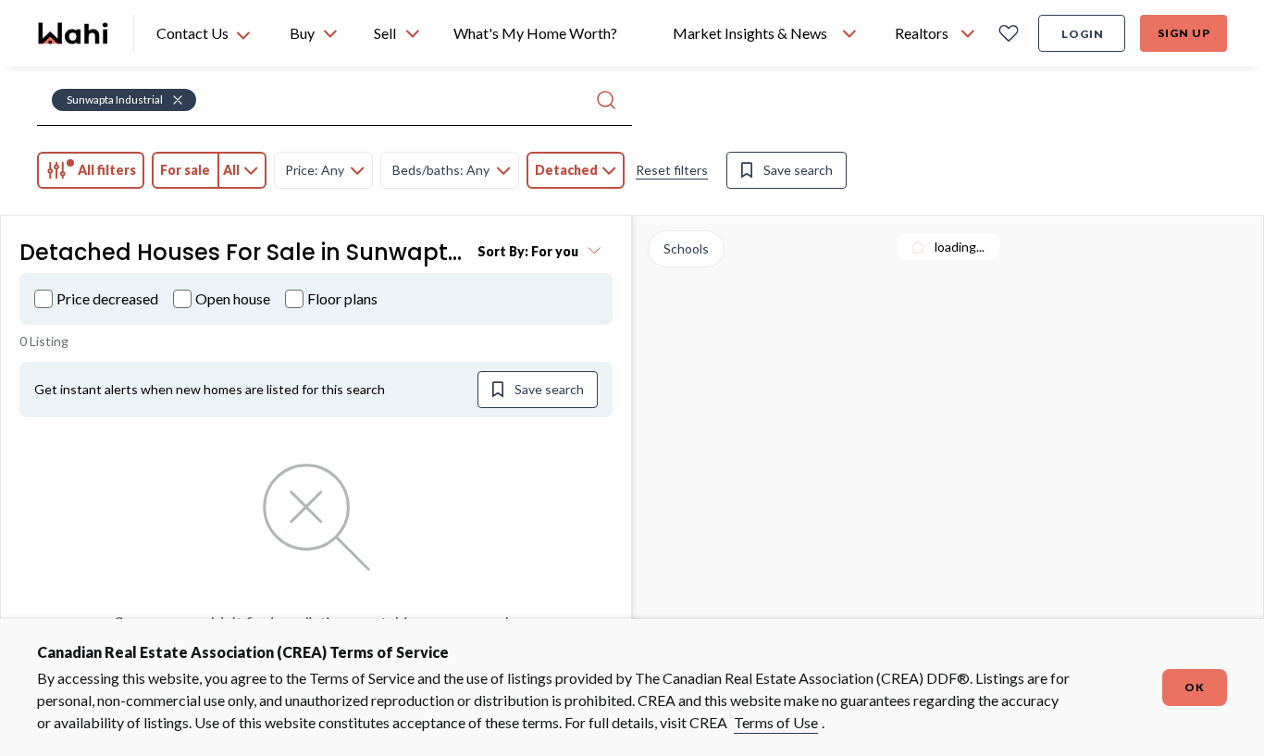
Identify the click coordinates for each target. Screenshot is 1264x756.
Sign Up (1184, 33)
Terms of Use (776, 722)
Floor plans (342, 298)
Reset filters (672, 170)
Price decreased (107, 298)
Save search (798, 170)
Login (1082, 34)
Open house (232, 298)
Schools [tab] (686, 248)
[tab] (90, 170)
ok (1194, 687)
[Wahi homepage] (74, 33)
